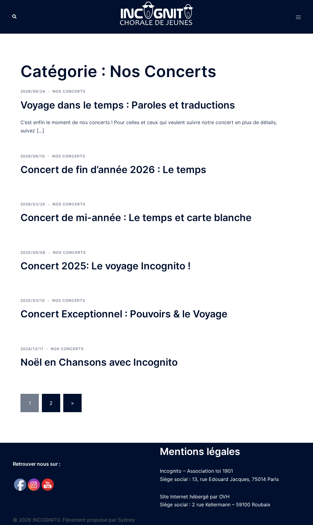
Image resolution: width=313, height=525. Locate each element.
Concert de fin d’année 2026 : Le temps (113, 170)
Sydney (126, 520)
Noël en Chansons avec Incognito (99, 362)
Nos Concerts (69, 91)
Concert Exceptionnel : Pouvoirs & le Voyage (123, 314)
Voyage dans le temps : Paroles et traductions (127, 105)
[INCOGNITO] (156, 16)
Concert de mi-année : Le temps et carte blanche (136, 218)
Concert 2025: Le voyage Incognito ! (105, 266)
